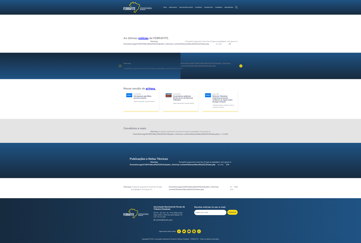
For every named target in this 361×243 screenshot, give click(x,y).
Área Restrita (228, 7)
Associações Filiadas (186, 7)
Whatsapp (199, 231)
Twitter (184, 231)
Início (165, 7)
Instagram (194, 231)
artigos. (151, 88)
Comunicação (208, 7)
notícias (143, 38)
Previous (120, 65)
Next (240, 65)
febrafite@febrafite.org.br (164, 220)
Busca (236, 7)
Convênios (198, 7)
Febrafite (137, 7)
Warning (127, 63)
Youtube (189, 231)
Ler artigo (141, 100)
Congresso (218, 7)
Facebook (179, 231)
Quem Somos (173, 7)
